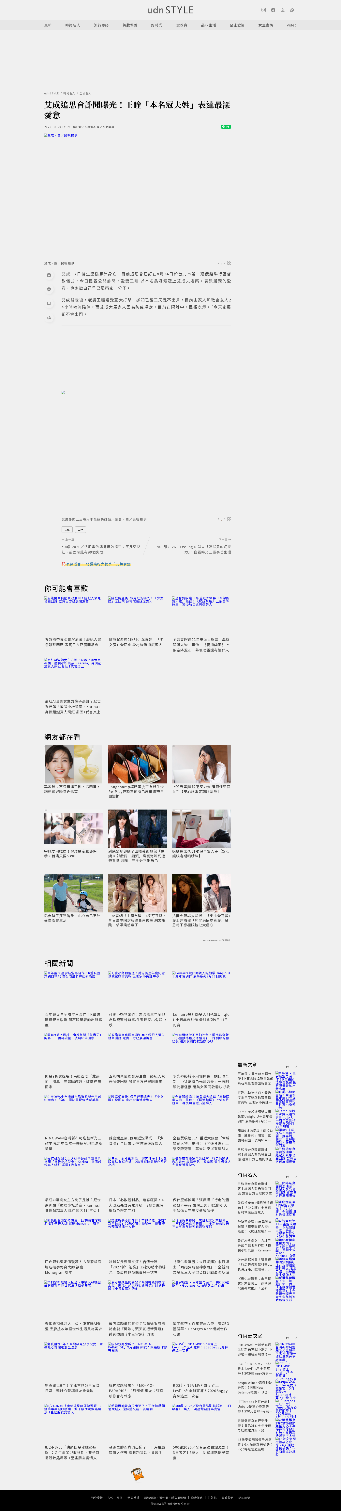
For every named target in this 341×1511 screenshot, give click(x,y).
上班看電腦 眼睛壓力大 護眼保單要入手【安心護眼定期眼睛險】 (201, 789)
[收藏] (49, 303)
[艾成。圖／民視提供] (137, 196)
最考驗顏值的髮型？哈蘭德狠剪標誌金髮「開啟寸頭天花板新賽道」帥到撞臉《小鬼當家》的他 (137, 1329)
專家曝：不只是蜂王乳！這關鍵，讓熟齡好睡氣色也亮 (72, 789)
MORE (290, 1066)
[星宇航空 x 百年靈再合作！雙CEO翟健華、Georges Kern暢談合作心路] (201, 1300)
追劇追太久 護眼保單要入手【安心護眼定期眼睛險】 (201, 853)
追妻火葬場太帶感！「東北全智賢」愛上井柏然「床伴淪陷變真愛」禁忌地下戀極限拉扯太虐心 (201, 920)
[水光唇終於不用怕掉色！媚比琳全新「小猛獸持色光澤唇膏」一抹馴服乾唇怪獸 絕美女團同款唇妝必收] (201, 1053)
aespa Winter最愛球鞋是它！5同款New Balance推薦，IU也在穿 (255, 1389)
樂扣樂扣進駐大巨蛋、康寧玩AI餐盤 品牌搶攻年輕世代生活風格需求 (73, 1326)
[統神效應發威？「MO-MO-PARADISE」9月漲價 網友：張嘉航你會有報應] (137, 1362)
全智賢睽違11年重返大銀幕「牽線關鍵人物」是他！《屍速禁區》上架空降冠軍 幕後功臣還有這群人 (201, 644)
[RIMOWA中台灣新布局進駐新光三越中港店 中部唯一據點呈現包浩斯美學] (73, 1114)
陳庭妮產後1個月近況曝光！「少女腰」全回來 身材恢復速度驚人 (136, 642)
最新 (48, 24)
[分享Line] (49, 289)
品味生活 (208, 24)
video (292, 24)
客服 (120, 1497)
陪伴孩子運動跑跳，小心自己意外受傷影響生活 (72, 918)
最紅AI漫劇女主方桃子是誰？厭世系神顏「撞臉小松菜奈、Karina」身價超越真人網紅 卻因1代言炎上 (73, 706)
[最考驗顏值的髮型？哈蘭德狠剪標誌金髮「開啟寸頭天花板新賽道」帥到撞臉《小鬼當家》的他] (137, 1300)
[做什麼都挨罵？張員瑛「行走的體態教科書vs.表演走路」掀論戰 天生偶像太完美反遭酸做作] (201, 1176)
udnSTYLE (51, 93)
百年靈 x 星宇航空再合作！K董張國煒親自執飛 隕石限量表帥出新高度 (73, 1019)
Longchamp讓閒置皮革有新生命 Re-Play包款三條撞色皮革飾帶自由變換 (136, 791)
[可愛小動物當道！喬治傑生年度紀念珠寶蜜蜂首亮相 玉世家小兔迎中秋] (137, 991)
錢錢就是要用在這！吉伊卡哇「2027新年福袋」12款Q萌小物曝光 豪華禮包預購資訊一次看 (137, 1267)
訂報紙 (212, 1497)
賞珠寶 (181, 24)
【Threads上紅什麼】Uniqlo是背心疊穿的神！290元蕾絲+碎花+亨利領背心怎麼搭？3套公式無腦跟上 (255, 1411)
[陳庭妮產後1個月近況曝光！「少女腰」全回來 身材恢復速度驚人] (137, 616)
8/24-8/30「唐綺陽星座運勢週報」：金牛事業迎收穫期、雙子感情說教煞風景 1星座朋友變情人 (72, 1452)
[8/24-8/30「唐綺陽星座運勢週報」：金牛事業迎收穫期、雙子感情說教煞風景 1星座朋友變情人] (73, 1424)
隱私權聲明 (178, 1497)
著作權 (163, 1497)
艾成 (67, 529)
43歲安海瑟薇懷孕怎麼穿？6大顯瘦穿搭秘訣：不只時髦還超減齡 (255, 1444)
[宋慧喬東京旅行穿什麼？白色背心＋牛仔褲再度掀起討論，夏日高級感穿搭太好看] (286, 1425)
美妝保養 (130, 24)
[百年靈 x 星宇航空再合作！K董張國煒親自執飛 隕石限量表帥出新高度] (73, 991)
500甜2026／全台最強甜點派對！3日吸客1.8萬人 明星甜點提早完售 (201, 1452)
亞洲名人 (85, 93)
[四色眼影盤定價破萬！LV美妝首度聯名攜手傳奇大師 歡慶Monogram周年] (73, 1238)
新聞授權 (133, 1497)
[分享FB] (49, 275)
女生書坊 (265, 24)
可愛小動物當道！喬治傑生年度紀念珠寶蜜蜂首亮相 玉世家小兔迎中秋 (137, 1019)
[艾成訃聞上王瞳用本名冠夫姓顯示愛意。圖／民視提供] (146, 452)
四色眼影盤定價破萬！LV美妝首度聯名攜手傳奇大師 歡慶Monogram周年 (73, 1267)
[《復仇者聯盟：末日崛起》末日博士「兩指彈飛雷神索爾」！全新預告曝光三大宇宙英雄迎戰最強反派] (201, 1238)
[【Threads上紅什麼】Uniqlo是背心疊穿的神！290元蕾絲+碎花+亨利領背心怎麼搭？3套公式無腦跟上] (286, 1406)
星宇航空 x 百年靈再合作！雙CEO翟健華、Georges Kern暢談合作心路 (201, 1329)
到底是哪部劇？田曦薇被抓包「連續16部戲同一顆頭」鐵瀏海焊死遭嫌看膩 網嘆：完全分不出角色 (136, 856)
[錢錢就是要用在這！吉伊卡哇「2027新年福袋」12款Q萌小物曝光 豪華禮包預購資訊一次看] (137, 1238)
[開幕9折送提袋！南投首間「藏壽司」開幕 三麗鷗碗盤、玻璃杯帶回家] (73, 1053)
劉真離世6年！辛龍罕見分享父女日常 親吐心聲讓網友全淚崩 (72, 1388)
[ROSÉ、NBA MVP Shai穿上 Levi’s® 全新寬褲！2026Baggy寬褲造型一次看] (201, 1362)
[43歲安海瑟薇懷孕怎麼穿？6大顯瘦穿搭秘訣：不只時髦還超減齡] (286, 1444)
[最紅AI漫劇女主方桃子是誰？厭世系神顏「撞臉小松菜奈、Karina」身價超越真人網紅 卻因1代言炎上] (73, 678)
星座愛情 (237, 24)
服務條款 (150, 1497)
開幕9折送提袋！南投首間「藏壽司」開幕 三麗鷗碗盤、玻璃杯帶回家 (73, 1081)
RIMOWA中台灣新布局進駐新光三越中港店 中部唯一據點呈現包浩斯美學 (73, 1143)
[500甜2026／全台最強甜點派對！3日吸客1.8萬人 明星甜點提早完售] (201, 1424)
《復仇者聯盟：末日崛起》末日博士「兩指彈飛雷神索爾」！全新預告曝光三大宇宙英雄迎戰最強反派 (201, 1267)
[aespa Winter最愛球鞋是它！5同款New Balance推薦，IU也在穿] (286, 1387)
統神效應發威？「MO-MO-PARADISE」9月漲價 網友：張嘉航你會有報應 (136, 1390)
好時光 (156, 24)
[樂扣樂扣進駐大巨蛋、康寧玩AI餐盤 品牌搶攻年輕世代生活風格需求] (73, 1300)
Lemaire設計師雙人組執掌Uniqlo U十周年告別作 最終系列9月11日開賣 (201, 1019)
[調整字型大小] (49, 317)
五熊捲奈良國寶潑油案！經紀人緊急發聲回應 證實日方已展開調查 (73, 642)
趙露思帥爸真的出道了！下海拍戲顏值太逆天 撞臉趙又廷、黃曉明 (137, 1449)
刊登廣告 (97, 1497)
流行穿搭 (101, 24)
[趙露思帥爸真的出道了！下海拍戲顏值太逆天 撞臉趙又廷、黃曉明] (137, 1424)
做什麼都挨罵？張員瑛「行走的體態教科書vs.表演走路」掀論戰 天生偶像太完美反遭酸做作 (201, 1205)
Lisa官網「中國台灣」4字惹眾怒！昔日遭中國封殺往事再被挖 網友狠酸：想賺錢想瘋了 (137, 920)
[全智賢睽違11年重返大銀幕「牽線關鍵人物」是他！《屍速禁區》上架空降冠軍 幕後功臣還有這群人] (201, 616)
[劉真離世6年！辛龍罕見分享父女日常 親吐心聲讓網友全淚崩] (73, 1362)
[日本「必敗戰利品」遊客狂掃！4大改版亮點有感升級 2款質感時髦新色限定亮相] (137, 1176)
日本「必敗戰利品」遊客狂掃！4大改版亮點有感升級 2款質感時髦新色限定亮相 (136, 1205)
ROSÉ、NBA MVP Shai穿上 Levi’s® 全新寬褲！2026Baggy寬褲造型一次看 (200, 1390)
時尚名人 (72, 24)
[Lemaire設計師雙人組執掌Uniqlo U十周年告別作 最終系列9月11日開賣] (201, 991)
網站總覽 (244, 1497)
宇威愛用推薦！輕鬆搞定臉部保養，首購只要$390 (70, 853)
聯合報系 (197, 1497)
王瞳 (80, 529)
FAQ (110, 1497)
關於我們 (227, 1497)
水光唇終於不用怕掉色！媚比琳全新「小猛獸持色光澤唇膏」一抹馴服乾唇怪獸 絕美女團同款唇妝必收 (201, 1081)
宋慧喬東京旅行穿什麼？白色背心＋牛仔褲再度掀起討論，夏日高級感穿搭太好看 (254, 1427)
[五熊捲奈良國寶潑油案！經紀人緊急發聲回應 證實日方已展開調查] (73, 616)
